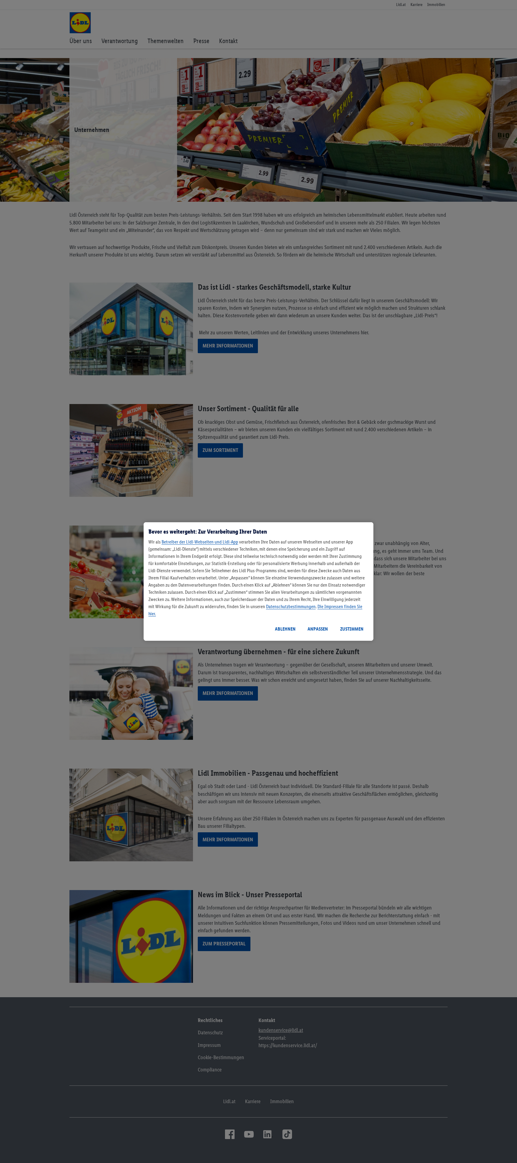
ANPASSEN (318, 629)
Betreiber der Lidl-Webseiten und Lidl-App (200, 542)
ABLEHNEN (285, 629)
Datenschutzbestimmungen (291, 606)
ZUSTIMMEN (352, 629)
